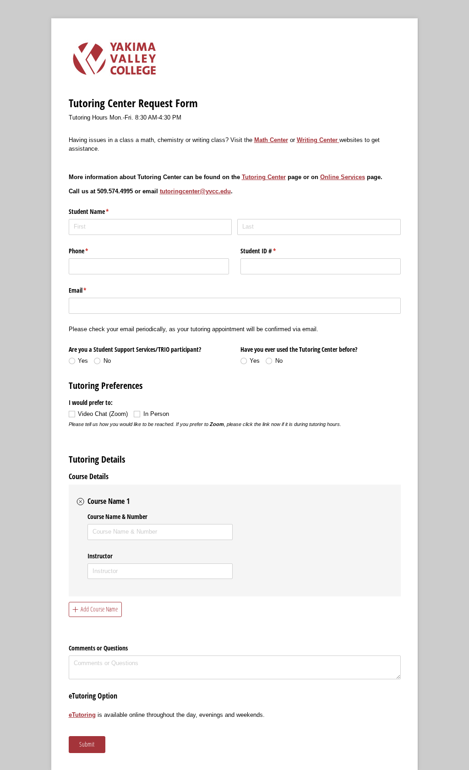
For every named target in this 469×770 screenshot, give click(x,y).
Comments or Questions (98, 648)
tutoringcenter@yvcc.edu (195, 191)
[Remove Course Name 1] (81, 502)
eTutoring (82, 714)
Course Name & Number (117, 516)
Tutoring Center (264, 177)
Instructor (100, 556)
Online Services (342, 177)
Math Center (271, 140)
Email (88, 290)
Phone (89, 250)
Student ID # (269, 250)
